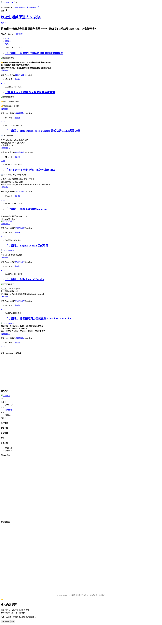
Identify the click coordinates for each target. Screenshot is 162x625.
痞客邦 (18, 75)
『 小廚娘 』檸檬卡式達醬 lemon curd (27, 209)
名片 (7, 44)
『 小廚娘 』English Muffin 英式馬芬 (26, 245)
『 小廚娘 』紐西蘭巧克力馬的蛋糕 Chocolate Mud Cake (38, 318)
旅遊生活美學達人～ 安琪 (21, 17)
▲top (3, 83)
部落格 (8, 41)
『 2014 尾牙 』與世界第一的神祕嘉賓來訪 (30, 169)
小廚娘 (17, 79)
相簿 (7, 38)
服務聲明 (102, 595)
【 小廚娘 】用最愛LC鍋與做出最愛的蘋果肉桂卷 (34, 53)
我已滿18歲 (5, 621)
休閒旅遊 (18, 34)
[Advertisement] (12, 375)
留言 (23, 75)
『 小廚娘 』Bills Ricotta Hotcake (24, 279)
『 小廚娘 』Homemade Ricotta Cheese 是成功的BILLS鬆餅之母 (42, 130)
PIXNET (64, 595)
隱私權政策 (93, 595)
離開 (12, 621)
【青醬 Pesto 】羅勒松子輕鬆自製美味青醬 (30, 92)
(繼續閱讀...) (5, 70)
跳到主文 (4, 23)
